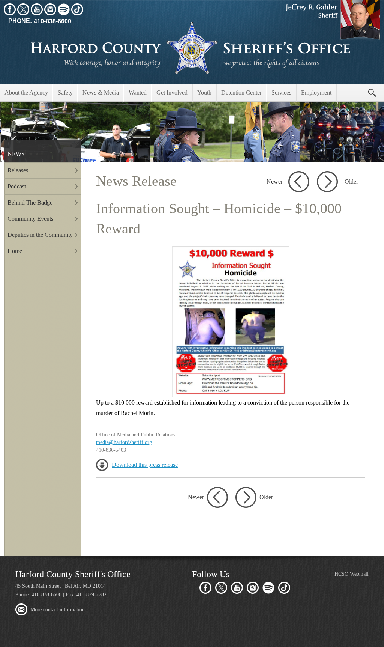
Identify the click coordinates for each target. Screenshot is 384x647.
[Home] (192, 48)
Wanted (138, 92)
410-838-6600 (40, 21)
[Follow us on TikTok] (77, 9)
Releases (18, 170)
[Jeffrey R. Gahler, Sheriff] (331, 21)
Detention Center (241, 92)
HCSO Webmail (351, 574)
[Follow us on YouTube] (37, 9)
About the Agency (26, 92)
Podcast (17, 186)
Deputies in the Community (40, 235)
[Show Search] (372, 93)
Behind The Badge (30, 202)
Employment (316, 92)
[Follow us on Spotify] (64, 9)
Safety (65, 92)
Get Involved (172, 92)
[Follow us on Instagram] (50, 9)
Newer (275, 181)
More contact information (57, 609)
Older (351, 181)
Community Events (30, 218)
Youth (204, 92)
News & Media (100, 92)
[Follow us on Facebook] (10, 9)
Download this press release (145, 465)
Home (15, 251)
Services (281, 92)
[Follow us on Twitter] (23, 9)
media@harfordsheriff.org (124, 442)
